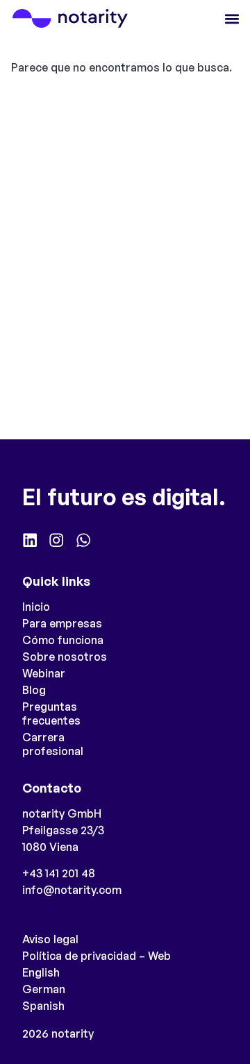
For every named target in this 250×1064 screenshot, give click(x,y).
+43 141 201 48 (58, 873)
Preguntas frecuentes (51, 713)
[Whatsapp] (83, 540)
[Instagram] (56, 540)
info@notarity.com (72, 890)
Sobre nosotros (64, 657)
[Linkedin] (30, 540)
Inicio (36, 607)
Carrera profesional (52, 744)
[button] (231, 18)
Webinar (43, 673)
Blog (34, 690)
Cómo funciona (62, 640)
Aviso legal (50, 939)
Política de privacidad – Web (96, 956)
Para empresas (62, 623)
